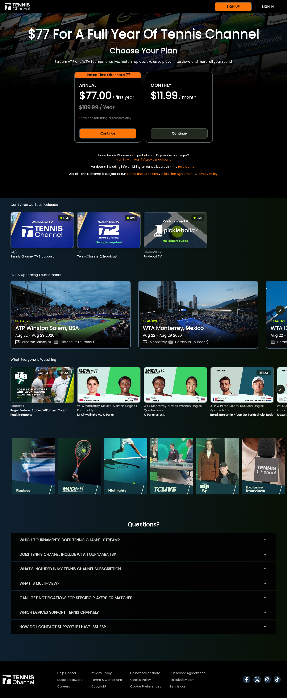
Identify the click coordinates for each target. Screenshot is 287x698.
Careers (63, 686)
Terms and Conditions (143, 174)
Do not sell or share (145, 673)
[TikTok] (278, 679)
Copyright (99, 686)
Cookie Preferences (145, 686)
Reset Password (70, 679)
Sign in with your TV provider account (143, 159)
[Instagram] (268, 679)
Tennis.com (178, 686)
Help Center (187, 167)
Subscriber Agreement (177, 174)
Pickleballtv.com (182, 679)
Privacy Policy (207, 174)
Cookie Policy (140, 679)
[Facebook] (248, 679)
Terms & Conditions (106, 679)
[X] (258, 679)
